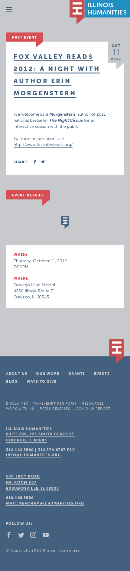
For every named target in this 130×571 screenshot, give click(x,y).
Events (102, 374)
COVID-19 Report (93, 409)
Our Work (48, 374)
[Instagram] (35, 536)
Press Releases (55, 409)
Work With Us (20, 409)
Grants (76, 374)
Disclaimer (17, 404)
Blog (12, 381)
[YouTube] (48, 536)
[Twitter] (23, 536)
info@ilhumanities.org (33, 455)
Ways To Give (42, 381)
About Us (17, 374)
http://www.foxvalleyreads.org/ (43, 144)
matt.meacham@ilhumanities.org (45, 503)
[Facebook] (11, 536)
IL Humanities (100, 12)
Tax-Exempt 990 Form (54, 404)
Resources (93, 404)
